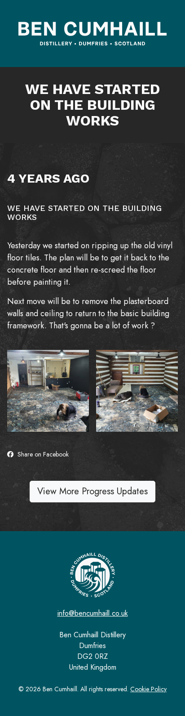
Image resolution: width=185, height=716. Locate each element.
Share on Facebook (42, 454)
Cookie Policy (148, 689)
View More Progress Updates (92, 491)
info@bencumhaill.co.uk (92, 613)
